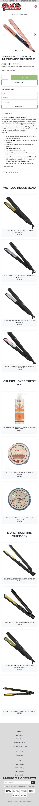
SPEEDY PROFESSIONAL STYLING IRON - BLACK (19, 711)
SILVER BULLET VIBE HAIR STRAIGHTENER (19, 622)
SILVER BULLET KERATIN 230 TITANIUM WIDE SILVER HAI (19, 276)
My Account (19, 735)
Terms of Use (19, 764)
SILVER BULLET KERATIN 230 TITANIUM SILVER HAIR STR (19, 321)
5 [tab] (23, 50)
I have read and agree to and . (20, 786)
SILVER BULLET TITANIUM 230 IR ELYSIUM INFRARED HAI (19, 367)
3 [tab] (19, 50)
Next (34, 35)
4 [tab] (21, 50)
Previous (4, 35)
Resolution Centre (19, 742)
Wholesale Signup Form (19, 746)
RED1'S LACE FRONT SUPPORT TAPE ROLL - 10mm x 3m (19, 473)
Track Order (19, 739)
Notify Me (24, 77)
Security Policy (19, 775)
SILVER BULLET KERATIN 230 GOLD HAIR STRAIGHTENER (19, 231)
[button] (20, 82)
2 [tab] (17, 50)
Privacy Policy (19, 767)
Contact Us (19, 755)
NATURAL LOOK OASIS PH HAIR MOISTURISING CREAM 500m (20, 428)
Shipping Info (7, 167)
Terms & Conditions (21, 786)
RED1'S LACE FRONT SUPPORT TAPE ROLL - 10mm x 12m (19, 518)
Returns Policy (19, 771)
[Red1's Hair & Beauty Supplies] (11, 6)
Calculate (19, 106)
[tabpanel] (20, 34)
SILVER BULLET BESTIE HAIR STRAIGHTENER (19, 579)
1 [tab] (15, 50)
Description (7, 113)
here (21, 66)
